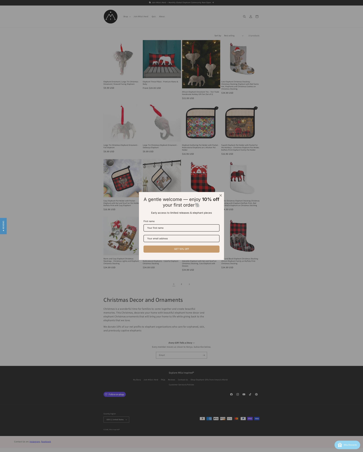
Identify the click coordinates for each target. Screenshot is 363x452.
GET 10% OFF (181, 249)
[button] (3, 226)
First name (149, 221)
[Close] (220, 195)
